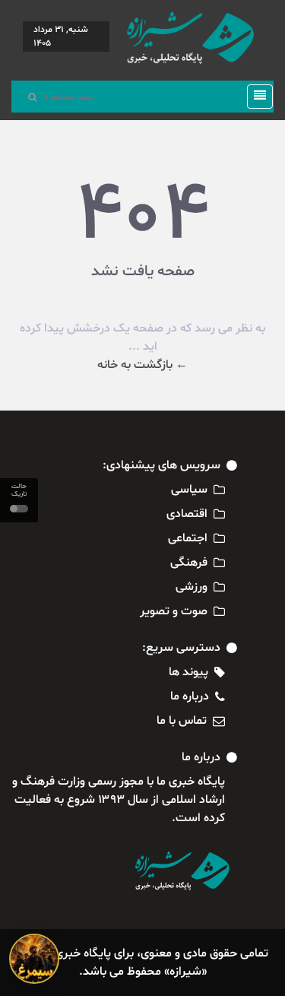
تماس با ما (182, 720)
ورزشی (191, 587)
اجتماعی (187, 538)
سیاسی (189, 489)
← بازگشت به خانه (142, 365)
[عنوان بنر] (34, 959)
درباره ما (189, 696)
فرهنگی (188, 562)
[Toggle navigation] (255, 97)
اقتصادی (186, 514)
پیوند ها (188, 672)
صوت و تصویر (173, 611)
